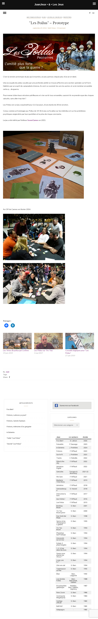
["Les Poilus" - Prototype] (49, 54)
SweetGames (33, 120)
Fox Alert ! (10, 409)
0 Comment (61, 28)
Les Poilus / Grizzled (54, 17)
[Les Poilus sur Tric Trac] (48, 341)
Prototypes (67, 17)
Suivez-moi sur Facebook (69, 405)
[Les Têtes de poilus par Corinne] (17, 341)
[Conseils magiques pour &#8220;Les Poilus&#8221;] (79, 341)
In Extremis (11, 432)
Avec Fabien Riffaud (34, 17)
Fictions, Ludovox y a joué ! (16, 415)
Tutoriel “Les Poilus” (14, 444)
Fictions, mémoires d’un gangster (19, 427)
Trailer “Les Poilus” (14, 438)
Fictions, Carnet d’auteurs (16, 421)
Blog (44, 17)
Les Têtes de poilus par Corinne (16, 350)
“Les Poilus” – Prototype (49, 23)
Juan (7, 372)
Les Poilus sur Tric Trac (43, 350)
